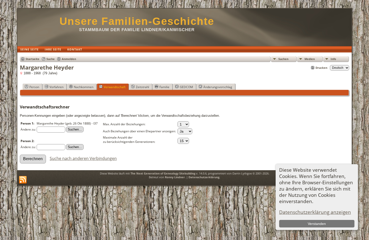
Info (333, 59)
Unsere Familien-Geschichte (136, 21)
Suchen (283, 59)
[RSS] (23, 180)
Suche (50, 59)
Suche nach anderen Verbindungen (83, 158)
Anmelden (69, 59)
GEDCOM (186, 87)
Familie (164, 87)
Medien (309, 59)
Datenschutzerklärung (204, 177)
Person (34, 87)
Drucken (321, 68)
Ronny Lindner (175, 177)
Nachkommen (83, 87)
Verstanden (317, 224)
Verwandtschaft (115, 87)
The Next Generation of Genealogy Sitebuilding (163, 173)
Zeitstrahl (142, 87)
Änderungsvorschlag (217, 87)
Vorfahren (56, 87)
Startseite (32, 59)
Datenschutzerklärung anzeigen (315, 212)
